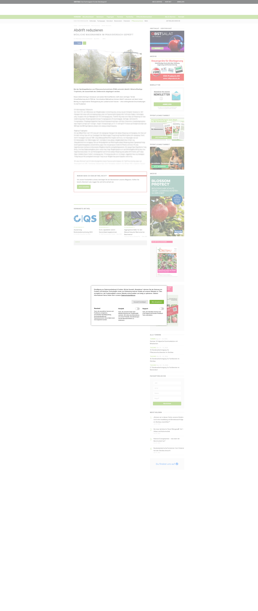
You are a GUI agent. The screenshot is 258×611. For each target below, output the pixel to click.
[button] (140, 302)
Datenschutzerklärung (128, 295)
